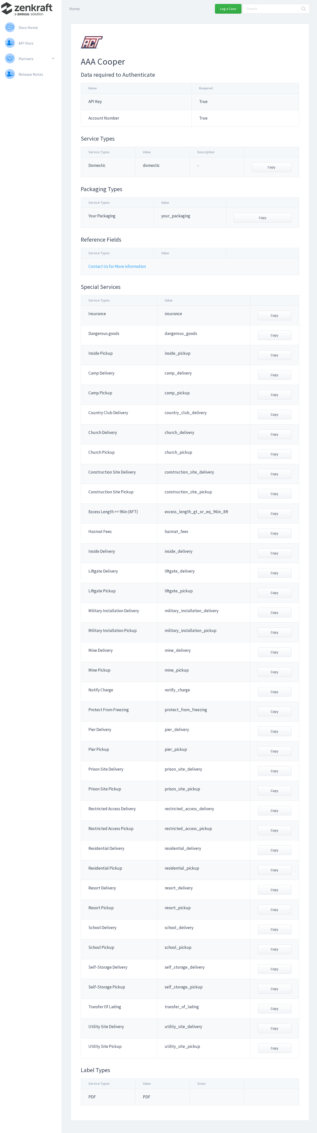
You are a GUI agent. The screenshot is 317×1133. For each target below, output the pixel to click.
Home (74, 8)
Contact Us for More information (117, 266)
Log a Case (228, 8)
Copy (271, 167)
